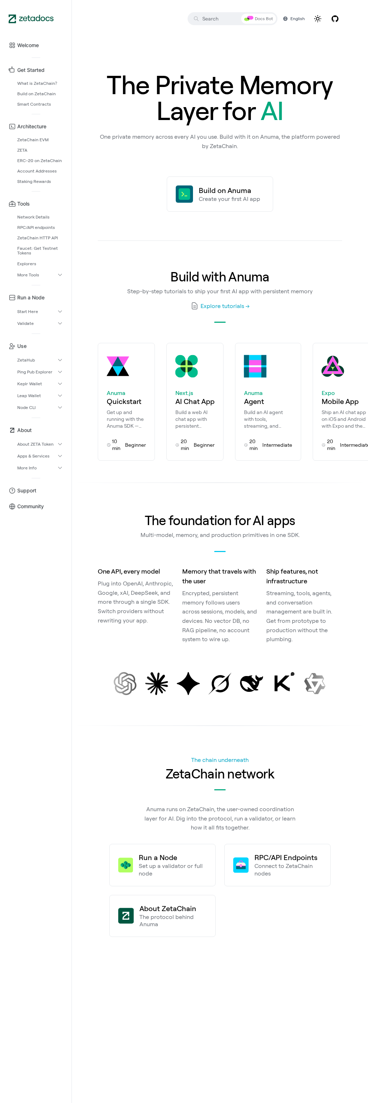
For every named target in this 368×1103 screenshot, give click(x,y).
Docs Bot (264, 18)
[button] (36, 45)
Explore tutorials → (225, 305)
